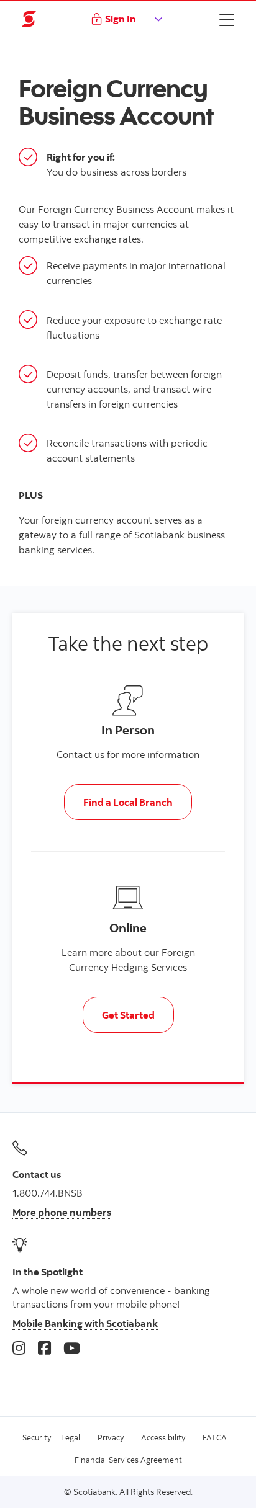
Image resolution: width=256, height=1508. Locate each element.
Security (36, 1437)
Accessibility (163, 1437)
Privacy (111, 1437)
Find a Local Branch (128, 802)
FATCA (215, 1437)
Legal (70, 1437)
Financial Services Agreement (128, 1460)
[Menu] (226, 19)
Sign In (120, 18)
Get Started (128, 1015)
